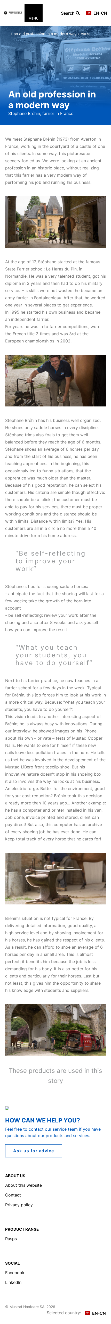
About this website (23, 1185)
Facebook (15, 1272)
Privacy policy (19, 1204)
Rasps (11, 1238)
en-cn (99, 13)
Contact (13, 1195)
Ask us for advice (33, 1150)
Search (68, 13)
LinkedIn (13, 1282)
